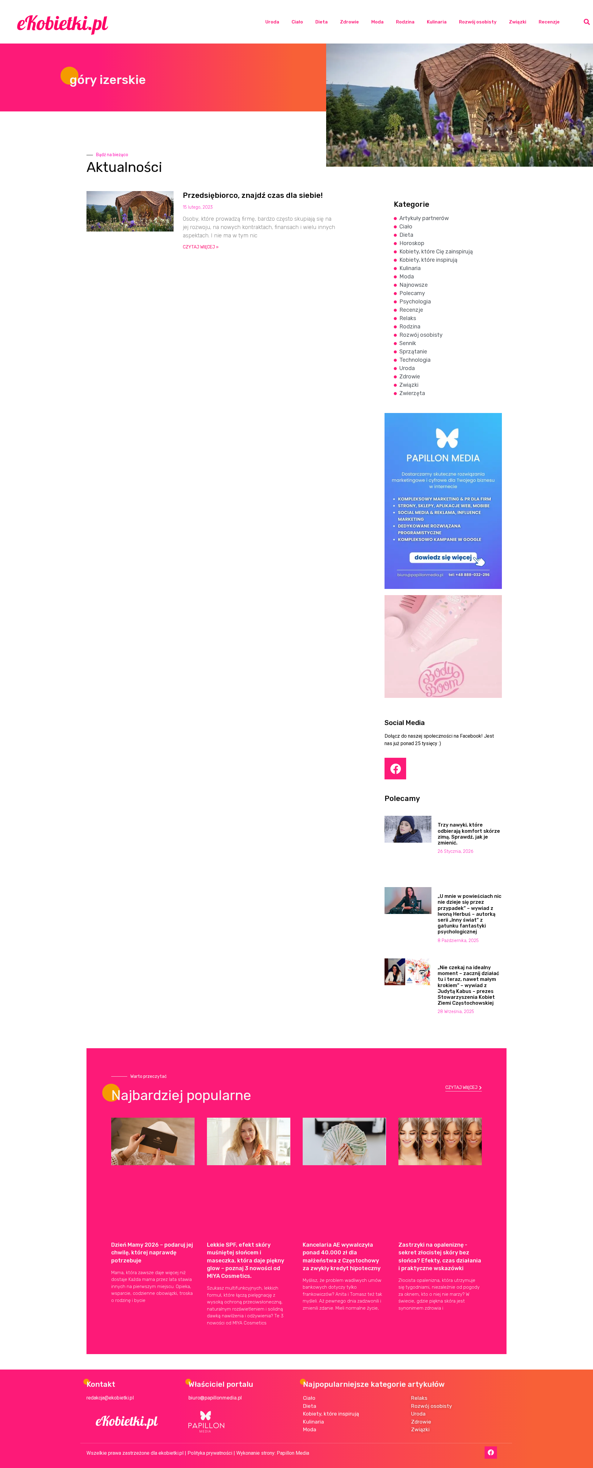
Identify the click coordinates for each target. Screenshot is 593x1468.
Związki (517, 22)
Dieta (321, 22)
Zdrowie (349, 22)
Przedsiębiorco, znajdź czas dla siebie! (253, 195)
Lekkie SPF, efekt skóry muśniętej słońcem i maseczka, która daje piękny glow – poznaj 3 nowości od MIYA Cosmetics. (245, 1260)
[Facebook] (395, 768)
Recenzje (549, 22)
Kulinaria (437, 22)
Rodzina (405, 22)
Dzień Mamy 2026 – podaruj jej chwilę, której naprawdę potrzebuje (152, 1252)
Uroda (272, 22)
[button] (587, 22)
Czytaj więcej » (201, 247)
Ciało (297, 22)
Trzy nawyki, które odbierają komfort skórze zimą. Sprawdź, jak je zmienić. (469, 834)
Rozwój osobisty (478, 22)
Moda (377, 22)
